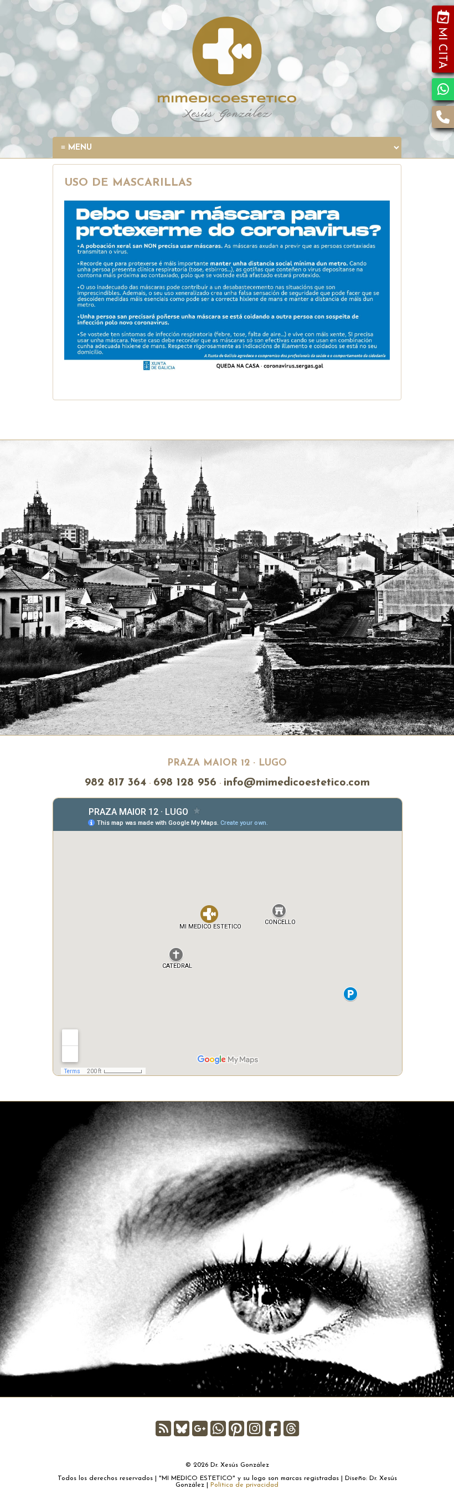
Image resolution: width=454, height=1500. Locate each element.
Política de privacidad (244, 1485)
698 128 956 (184, 782)
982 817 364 (115, 782)
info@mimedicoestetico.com (297, 782)
